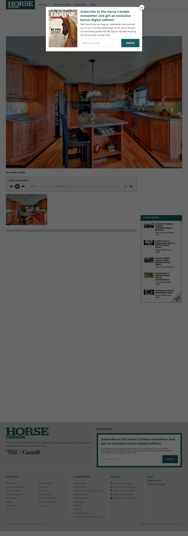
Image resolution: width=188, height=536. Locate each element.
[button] (142, 7)
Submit (130, 43)
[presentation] (142, 7)
